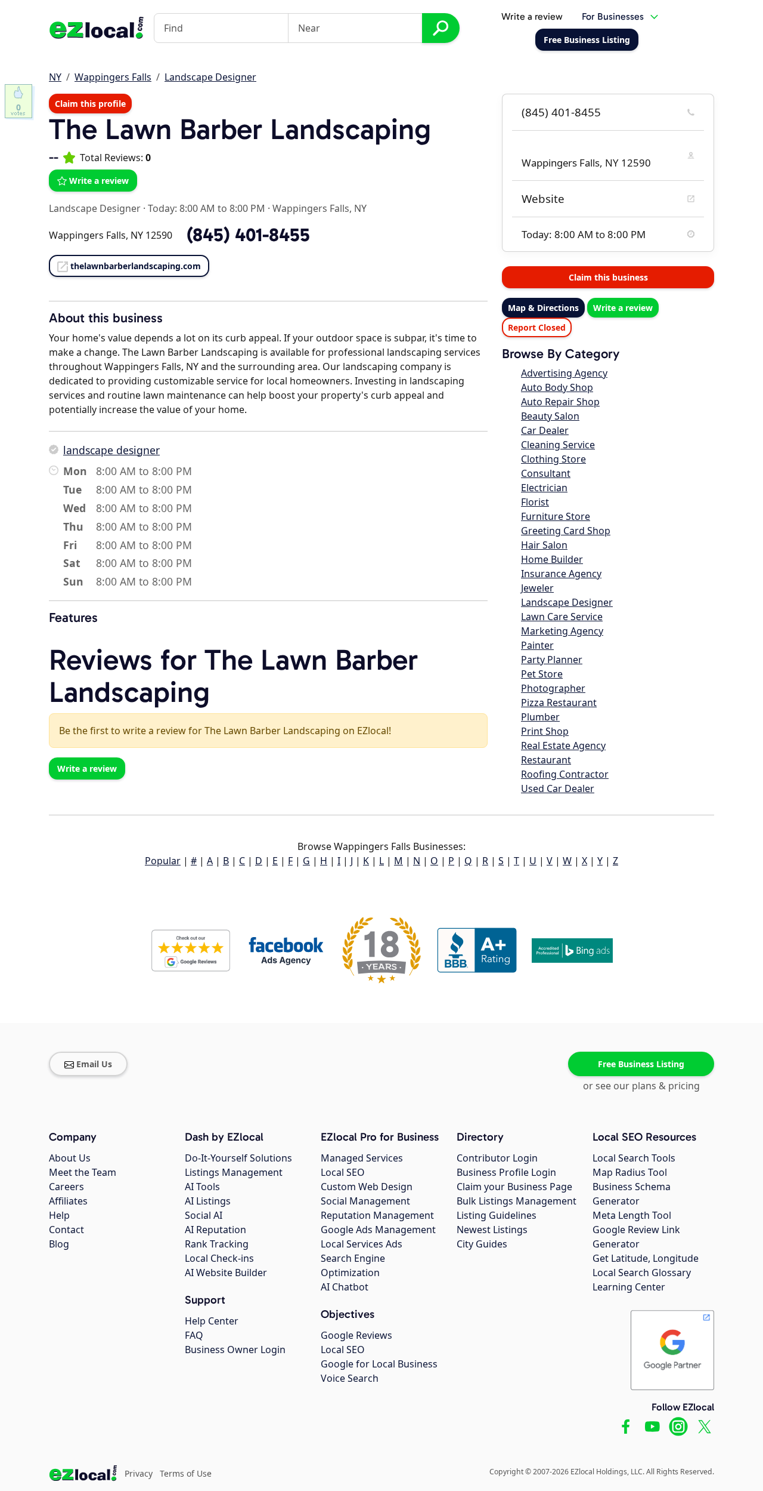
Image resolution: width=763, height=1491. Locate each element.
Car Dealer (545, 430)
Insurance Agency (561, 573)
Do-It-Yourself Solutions (238, 1158)
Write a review (532, 16)
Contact (66, 1229)
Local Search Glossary (642, 1272)
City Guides (482, 1243)
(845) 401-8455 (561, 112)
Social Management (365, 1200)
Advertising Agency (564, 373)
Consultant (545, 473)
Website (543, 199)
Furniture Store (555, 516)
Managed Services (362, 1158)
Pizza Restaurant (559, 702)
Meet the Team (82, 1172)
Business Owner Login (235, 1349)
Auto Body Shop (557, 387)
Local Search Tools (634, 1158)
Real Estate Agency (563, 745)
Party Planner (551, 659)
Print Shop (545, 731)
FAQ (194, 1335)
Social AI (203, 1215)
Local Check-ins (219, 1258)
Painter (537, 645)
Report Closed (537, 327)
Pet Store (542, 673)
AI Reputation (215, 1229)
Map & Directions (543, 307)
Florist (535, 502)
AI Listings (208, 1200)
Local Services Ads (361, 1243)
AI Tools (202, 1186)
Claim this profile (90, 103)
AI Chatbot (344, 1286)
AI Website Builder (226, 1272)
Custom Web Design (366, 1186)
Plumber (540, 716)
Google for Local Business (379, 1363)
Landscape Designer (210, 77)
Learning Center (629, 1286)
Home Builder (552, 559)
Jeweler (537, 587)
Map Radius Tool (630, 1172)
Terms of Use (186, 1473)
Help (59, 1215)
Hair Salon (544, 545)
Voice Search (350, 1378)
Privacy (139, 1473)
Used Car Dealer (557, 788)
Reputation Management (377, 1215)
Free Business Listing (641, 1064)
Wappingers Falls (113, 77)
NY (55, 77)
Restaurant (546, 759)
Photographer (553, 688)
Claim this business (608, 277)
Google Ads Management (378, 1229)
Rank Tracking (217, 1243)
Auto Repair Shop (560, 401)
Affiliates (68, 1200)
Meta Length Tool (632, 1215)
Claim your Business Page (514, 1186)
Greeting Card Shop (565, 530)
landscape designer (111, 450)
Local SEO (343, 1172)
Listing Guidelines (496, 1215)
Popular (163, 860)
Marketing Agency (562, 630)
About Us (70, 1158)
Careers (66, 1186)
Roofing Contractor (565, 774)
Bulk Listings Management (516, 1200)
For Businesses (613, 16)
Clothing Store (553, 459)
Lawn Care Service (562, 616)
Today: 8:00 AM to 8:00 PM (206, 208)
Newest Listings (492, 1229)
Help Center (211, 1320)
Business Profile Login (506, 1172)
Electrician (544, 487)
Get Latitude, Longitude (646, 1258)
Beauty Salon (550, 416)
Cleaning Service (558, 444)
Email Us (94, 1064)
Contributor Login (497, 1158)
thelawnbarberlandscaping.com (135, 266)
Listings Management (234, 1172)
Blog (59, 1243)
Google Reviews (356, 1335)
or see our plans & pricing (641, 1085)
